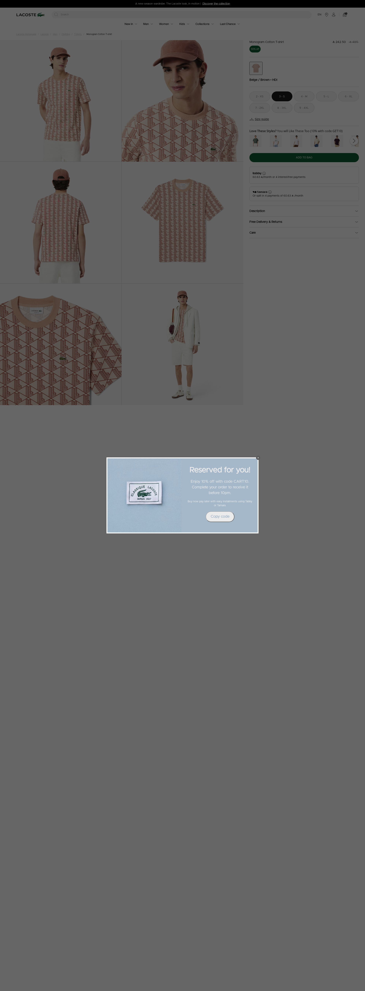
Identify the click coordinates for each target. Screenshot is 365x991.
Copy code (220, 516)
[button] (258, 458)
